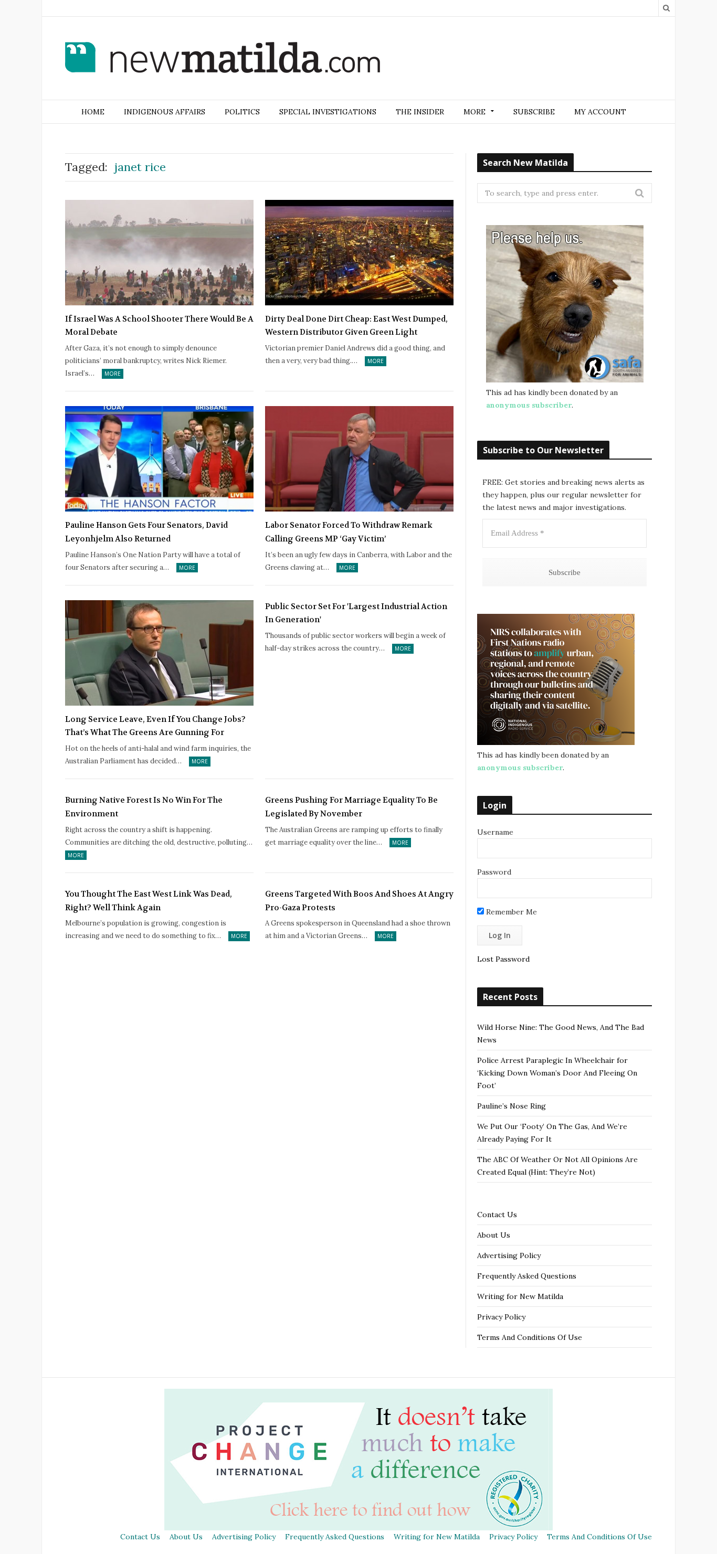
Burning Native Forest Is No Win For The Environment (144, 807)
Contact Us (497, 1214)
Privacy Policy (501, 1317)
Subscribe (534, 111)
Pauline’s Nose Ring (511, 1106)
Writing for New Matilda (520, 1296)
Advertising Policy (509, 1255)
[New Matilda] (222, 59)
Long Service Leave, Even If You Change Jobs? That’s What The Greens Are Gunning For (155, 726)
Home (92, 111)
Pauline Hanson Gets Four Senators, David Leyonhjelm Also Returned (146, 532)
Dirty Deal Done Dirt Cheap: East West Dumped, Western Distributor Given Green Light (356, 326)
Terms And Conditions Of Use (529, 1337)
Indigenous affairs (164, 111)
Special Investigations (327, 111)
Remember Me (510, 912)
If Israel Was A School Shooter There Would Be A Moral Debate (159, 326)
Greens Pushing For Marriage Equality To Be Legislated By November (351, 807)
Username (495, 832)
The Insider (420, 111)
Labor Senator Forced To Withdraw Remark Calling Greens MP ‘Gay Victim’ (349, 532)
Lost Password (503, 959)
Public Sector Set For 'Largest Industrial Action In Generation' (356, 613)
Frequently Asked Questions (526, 1276)
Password (494, 872)
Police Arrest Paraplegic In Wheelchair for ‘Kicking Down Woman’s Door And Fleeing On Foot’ (557, 1073)
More (112, 373)
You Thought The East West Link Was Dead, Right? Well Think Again (148, 901)
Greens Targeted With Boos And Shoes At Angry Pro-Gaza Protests (359, 901)
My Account (600, 111)
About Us (493, 1235)
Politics (242, 111)
